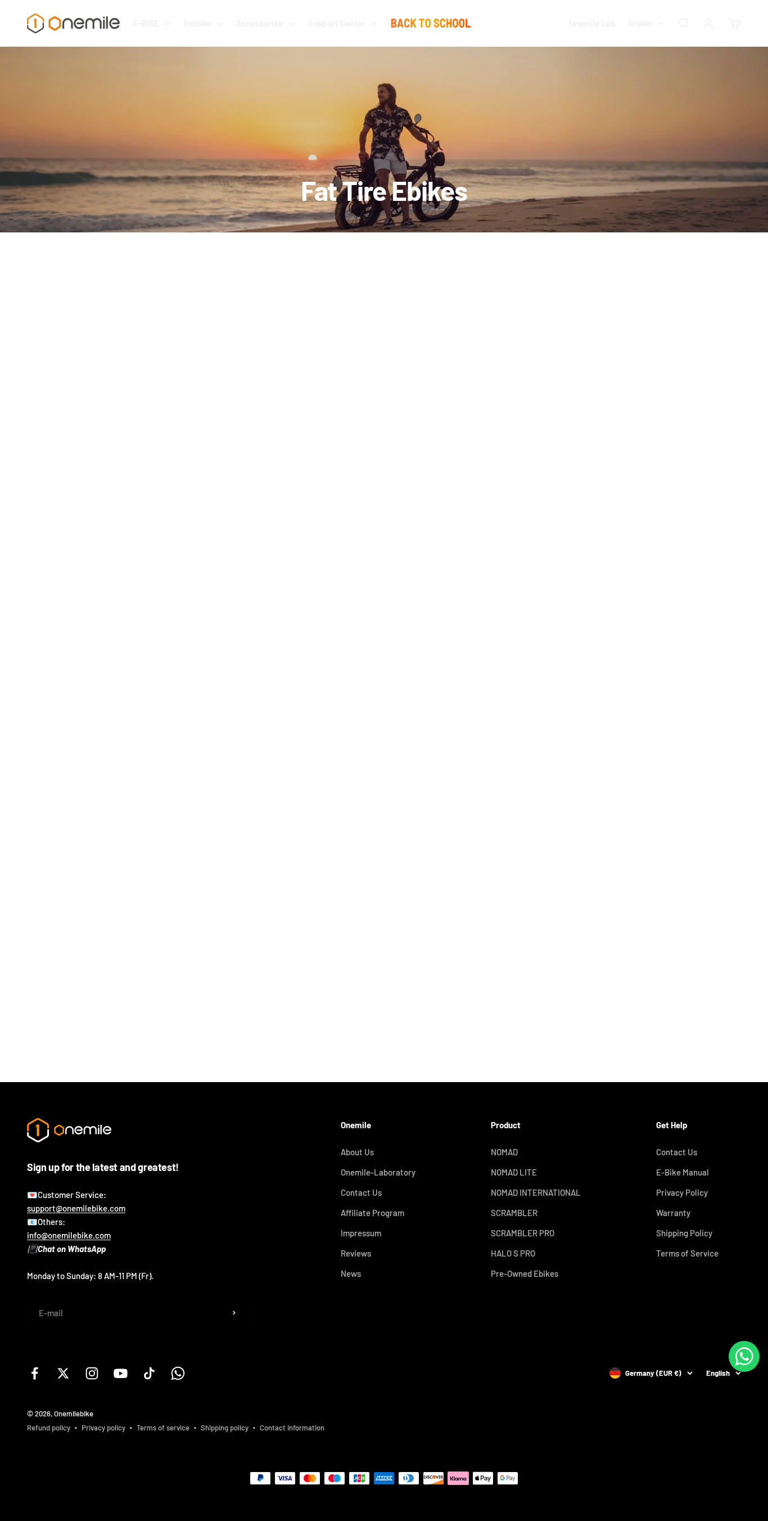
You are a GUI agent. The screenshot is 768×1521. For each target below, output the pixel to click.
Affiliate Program (372, 1213)
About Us (357, 1152)
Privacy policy (103, 1427)
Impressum (361, 1233)
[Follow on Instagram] (92, 1373)
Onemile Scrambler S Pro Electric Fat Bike (346, 798)
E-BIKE (146, 23)
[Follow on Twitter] (63, 1373)
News (351, 1273)
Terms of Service (687, 1253)
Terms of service (163, 1427)
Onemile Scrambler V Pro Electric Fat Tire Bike (598, 798)
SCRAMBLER (514, 1213)
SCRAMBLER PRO (522, 1233)
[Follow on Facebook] (34, 1373)
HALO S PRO (513, 1253)
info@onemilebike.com (69, 1235)
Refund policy (48, 1427)
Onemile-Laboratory (378, 1172)
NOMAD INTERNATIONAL (536, 1192)
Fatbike (197, 23)
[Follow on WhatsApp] (178, 1373)
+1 (657, 845)
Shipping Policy (684, 1233)
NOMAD (504, 1152)
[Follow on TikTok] (149, 1373)
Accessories (259, 23)
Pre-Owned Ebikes (524, 1273)
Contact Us (361, 1192)
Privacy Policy (682, 1192)
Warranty (673, 1213)
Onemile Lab (592, 23)
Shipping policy (225, 1427)
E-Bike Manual (682, 1172)
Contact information (292, 1427)
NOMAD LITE (514, 1172)
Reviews (356, 1253)
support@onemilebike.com (76, 1208)
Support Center (336, 23)
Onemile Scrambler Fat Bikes (80, 798)
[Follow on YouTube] (120, 1373)
